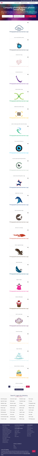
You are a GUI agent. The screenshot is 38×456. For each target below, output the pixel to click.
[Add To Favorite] (27, 22)
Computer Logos (3, 418)
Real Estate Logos (32, 405)
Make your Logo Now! (19, 389)
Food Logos (12, 414)
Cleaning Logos (3, 412)
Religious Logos (31, 407)
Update (30, 16)
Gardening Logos (13, 418)
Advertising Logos (4, 398)
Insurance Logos (22, 405)
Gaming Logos (12, 416)
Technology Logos (32, 418)
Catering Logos (3, 409)
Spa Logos (30, 414)
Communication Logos (4, 416)
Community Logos (4, 414)
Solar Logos (31, 412)
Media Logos (21, 416)
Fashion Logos (12, 407)
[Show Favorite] (31, 1)
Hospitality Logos (22, 401)
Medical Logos (21, 418)
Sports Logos (31, 416)
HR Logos (21, 403)
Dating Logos (12, 401)
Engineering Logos (13, 405)
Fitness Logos (12, 412)
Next (28, 386)
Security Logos (31, 409)
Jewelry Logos (21, 407)
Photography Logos (32, 403)
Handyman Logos (22, 398)
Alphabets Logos (3, 403)
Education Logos (13, 403)
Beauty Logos (3, 407)
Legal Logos (21, 409)
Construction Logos (13, 398)
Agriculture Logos (4, 401)
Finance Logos (12, 409)
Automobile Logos (4, 405)
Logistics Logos (22, 412)
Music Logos (31, 398)
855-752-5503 (28, 0)
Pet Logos (30, 401)
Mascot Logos (21, 414)
